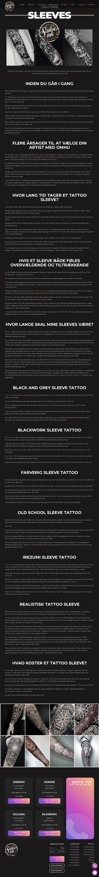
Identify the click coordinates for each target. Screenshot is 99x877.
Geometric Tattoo (11, 456)
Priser (72, 4)
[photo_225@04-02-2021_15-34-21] (86, 767)
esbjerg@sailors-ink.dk (19, 792)
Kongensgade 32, (19, 785)
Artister (64, 4)
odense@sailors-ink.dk (49, 792)
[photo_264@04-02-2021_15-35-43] (13, 735)
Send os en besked (19, 801)
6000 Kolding (19, 820)
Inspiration (53, 4)
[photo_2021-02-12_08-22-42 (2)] (86, 735)
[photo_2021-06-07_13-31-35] (37, 767)
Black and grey (10, 395)
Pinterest (57, 871)
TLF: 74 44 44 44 (80, 783)
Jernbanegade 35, (19, 818)
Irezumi (8, 565)
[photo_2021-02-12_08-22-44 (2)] (62, 735)
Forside (21, 4)
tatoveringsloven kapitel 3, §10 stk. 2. (67, 375)
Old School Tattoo (40, 291)
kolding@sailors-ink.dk (19, 825)
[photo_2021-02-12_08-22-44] (37, 735)
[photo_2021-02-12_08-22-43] (13, 767)
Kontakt (90, 4)
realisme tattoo (80, 614)
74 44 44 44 (57, 859)
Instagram (57, 865)
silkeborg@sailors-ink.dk (49, 825)
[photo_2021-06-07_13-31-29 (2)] (62, 767)
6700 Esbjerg (19, 788)
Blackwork (9, 437)
